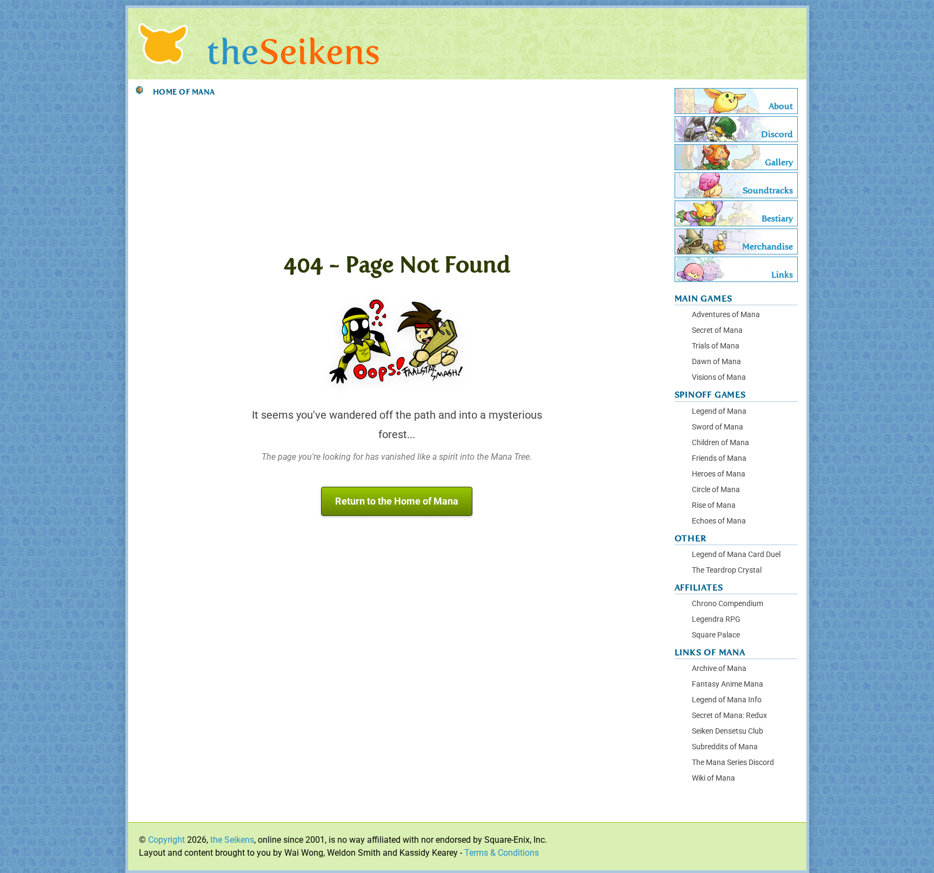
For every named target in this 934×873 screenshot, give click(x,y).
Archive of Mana (719, 668)
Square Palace (716, 635)
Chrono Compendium (727, 603)
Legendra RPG (716, 619)
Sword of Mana (717, 427)
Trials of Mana (715, 346)
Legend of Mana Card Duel (736, 554)
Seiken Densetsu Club (727, 731)
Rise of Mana (714, 505)
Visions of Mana (719, 377)
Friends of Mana (719, 458)
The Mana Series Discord (733, 762)
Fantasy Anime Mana (727, 684)
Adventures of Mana (726, 314)
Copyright (166, 840)
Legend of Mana (719, 411)
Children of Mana (720, 442)
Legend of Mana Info (727, 699)
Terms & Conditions (501, 853)
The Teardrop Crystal (727, 570)
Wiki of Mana (713, 778)
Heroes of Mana (718, 474)
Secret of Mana (717, 330)
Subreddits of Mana (725, 746)
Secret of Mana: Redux (729, 715)
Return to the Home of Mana (396, 501)
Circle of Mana (716, 489)
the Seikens (232, 840)
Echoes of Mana (719, 521)
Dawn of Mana (716, 361)
